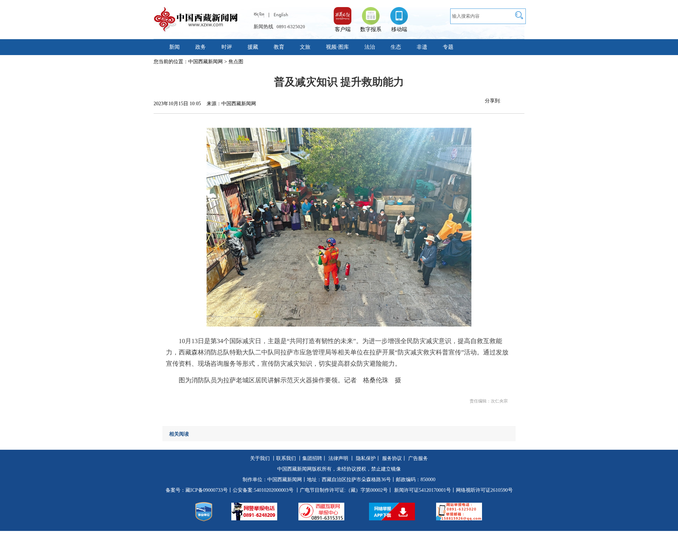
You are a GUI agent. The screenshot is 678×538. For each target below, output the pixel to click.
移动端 (399, 29)
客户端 (342, 12)
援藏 (253, 47)
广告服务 (418, 458)
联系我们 (286, 458)
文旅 (305, 47)
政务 (200, 47)
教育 (279, 47)
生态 (396, 47)
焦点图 (235, 61)
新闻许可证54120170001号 (422, 490)
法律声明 (338, 458)
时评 (226, 47)
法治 (369, 47)
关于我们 (260, 458)
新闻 (174, 47)
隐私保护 (366, 458)
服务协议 (392, 458)
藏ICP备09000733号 (206, 490)
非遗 (422, 47)
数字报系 (370, 29)
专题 (448, 47)
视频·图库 (337, 47)
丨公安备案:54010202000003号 (260, 490)
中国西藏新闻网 (205, 61)
